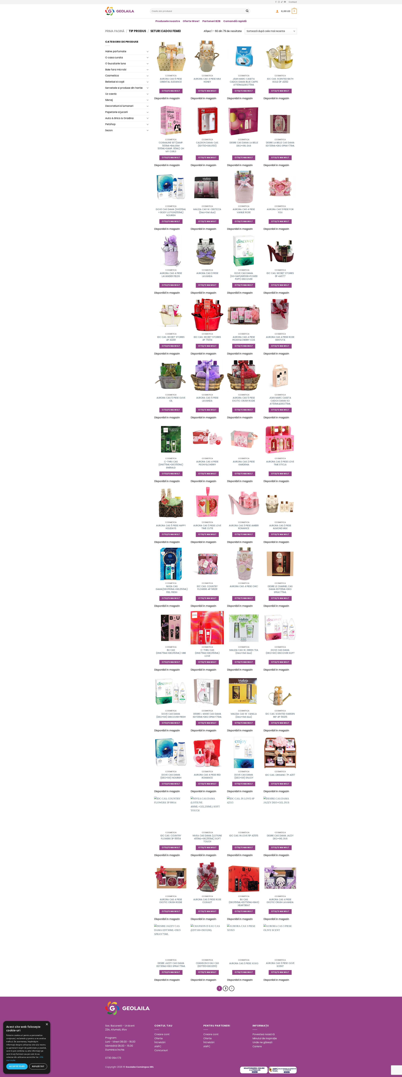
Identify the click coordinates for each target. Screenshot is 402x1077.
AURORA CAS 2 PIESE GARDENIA (244, 463)
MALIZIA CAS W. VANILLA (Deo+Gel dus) (244, 715)
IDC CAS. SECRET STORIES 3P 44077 (280, 275)
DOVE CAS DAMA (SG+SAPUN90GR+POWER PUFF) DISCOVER (244, 276)
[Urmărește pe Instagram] (279, 2)
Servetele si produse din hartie (124, 88)
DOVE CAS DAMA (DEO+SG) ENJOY (243, 776)
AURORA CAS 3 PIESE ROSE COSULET (207, 901)
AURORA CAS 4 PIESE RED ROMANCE (207, 776)
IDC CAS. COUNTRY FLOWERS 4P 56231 (207, 588)
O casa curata (114, 57)
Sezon (109, 130)
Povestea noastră (264, 1034)
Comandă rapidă (235, 21)
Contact (293, 2)
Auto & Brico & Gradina (119, 118)
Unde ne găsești (262, 1042)
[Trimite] (247, 11)
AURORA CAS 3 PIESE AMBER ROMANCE (244, 527)
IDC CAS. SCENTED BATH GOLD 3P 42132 (280, 80)
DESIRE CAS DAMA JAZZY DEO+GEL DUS (280, 837)
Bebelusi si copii (114, 82)
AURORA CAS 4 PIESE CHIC (244, 586)
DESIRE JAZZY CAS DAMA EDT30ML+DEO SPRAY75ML (171, 965)
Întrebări (159, 1042)
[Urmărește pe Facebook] (276, 2)
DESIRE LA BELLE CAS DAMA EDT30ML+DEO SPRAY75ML (280, 144)
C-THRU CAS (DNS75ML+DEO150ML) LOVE (207, 653)
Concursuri (161, 1050)
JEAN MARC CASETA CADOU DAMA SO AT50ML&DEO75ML (280, 400)
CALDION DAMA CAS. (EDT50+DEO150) (207, 144)
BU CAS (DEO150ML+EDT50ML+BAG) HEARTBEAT (244, 902)
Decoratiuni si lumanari (119, 106)
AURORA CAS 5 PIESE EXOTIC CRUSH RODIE (243, 399)
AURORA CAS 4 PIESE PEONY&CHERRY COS (243, 338)
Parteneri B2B (211, 21)
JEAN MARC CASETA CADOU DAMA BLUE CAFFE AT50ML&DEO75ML (244, 81)
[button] (277, 11)
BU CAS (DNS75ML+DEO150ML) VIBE (171, 651)
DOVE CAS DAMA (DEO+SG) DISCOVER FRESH (171, 715)
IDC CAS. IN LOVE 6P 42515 (243, 835)
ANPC (157, 1046)
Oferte (158, 1038)
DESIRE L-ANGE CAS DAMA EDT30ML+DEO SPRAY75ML (207, 715)
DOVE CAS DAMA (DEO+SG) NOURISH (170, 776)
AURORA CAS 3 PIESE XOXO (243, 963)
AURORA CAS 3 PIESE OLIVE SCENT (280, 965)
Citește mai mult (171, 91)
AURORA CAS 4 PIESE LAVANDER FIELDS (171, 275)
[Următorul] (231, 988)
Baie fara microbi (115, 69)
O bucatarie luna (115, 63)
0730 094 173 (113, 1058)
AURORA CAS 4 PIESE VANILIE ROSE (244, 211)
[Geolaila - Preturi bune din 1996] (125, 11)
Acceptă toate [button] (17, 1066)
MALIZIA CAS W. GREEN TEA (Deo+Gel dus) (243, 651)
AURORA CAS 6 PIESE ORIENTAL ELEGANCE (171, 80)
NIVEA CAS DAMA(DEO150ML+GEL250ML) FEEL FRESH (172, 589)
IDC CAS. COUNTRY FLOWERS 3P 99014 (170, 837)
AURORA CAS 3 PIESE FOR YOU (280, 211)
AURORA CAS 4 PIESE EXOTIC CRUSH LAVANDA (280, 901)
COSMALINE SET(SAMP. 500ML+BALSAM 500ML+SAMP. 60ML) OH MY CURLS (171, 147)
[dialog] (26, 1047)
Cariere (257, 1046)
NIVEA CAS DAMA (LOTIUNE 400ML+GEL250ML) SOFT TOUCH (207, 838)
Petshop (110, 124)
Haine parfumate (115, 51)
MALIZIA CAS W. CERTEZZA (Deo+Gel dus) (207, 211)
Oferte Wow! (191, 21)
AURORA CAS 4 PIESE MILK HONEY (207, 80)
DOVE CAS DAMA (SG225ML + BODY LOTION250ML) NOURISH (171, 212)
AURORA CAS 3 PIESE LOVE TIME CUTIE (207, 527)
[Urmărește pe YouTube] (285, 2)
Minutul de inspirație (265, 1038)
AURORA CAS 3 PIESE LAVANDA (207, 275)
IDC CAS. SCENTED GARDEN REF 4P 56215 (280, 715)
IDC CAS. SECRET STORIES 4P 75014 (207, 338)
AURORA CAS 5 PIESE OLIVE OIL (171, 399)
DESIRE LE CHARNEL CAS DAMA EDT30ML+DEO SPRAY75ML (280, 589)
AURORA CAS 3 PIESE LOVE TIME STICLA (280, 463)
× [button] (47, 1024)
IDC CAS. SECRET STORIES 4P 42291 (171, 338)
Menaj (109, 100)
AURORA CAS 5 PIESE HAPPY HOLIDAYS (171, 527)
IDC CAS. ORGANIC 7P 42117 (280, 774)
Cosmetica (112, 75)
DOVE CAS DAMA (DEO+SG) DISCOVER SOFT (280, 651)
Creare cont (162, 1034)
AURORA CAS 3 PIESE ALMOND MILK (280, 527)
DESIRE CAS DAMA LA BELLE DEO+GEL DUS (244, 144)
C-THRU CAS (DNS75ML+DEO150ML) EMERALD (170, 464)
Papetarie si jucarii (116, 112)
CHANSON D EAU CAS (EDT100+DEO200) (207, 965)
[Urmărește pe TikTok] (282, 2)
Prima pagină (114, 31)
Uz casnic (111, 94)
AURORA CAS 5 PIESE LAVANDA (207, 399)
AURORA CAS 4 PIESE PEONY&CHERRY (207, 463)
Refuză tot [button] (38, 1066)
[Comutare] (148, 51)
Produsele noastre (167, 21)
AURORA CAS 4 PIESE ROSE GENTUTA (280, 338)
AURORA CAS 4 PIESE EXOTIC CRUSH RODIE (171, 901)
